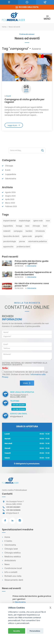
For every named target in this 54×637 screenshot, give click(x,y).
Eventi (8, 96)
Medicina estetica (12, 556)
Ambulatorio (10, 560)
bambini (29, 231)
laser (45, 226)
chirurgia (36, 226)
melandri (6, 231)
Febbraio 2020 (11, 206)
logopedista (8, 226)
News (7, 564)
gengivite (38, 236)
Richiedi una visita (12, 576)
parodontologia (9, 241)
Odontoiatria (10, 178)
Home (4, 27)
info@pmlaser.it (12, 513)
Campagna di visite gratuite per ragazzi (25, 101)
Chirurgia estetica (12, 552)
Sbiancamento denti (13, 580)
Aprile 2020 (9, 199)
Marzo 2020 (10, 203)
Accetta (16, 631)
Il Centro (8, 541)
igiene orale (38, 221)
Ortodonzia (40, 231)
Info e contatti (10, 572)
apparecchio (8, 247)
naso (27, 226)
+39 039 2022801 (18, 405)
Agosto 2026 (10, 192)
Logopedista (10, 174)
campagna (18, 231)
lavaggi (19, 226)
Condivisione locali (13, 568)
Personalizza (35, 631)
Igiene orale (27, 236)
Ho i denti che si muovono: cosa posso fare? (32, 284)
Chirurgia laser (11, 549)
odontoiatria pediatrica (37, 241)
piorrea (22, 241)
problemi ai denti (23, 247)
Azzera (36, 49)
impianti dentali (9, 221)
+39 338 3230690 (18, 409)
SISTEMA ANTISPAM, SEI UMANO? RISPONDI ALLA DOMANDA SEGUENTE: (24, 364)
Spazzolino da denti (11, 236)
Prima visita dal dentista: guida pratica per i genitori (31, 262)
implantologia (24, 221)
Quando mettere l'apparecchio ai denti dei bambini (33, 273)
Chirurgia (9, 166)
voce (48, 221)
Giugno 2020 (10, 196)
